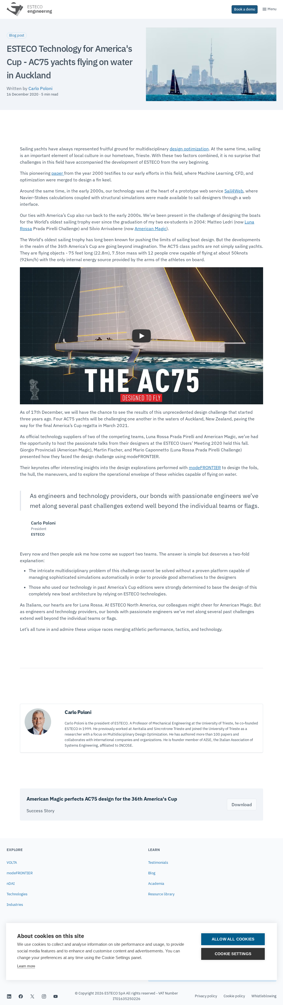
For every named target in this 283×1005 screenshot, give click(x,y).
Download (242, 804)
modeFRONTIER (205, 467)
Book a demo (244, 9)
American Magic (150, 228)
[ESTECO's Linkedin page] (9, 996)
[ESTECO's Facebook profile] (20, 996)
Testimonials (158, 862)
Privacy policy (206, 996)
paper (57, 173)
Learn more (26, 966)
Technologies (17, 894)
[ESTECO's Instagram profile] (43, 996)
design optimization (189, 148)
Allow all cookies (233, 939)
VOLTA (12, 862)
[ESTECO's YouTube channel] (55, 996)
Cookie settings (233, 954)
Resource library (161, 894)
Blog (151, 873)
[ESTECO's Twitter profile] (32, 996)
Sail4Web (233, 191)
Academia (156, 883)
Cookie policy (234, 996)
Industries (15, 904)
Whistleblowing (263, 996)
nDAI (11, 883)
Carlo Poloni (40, 88)
